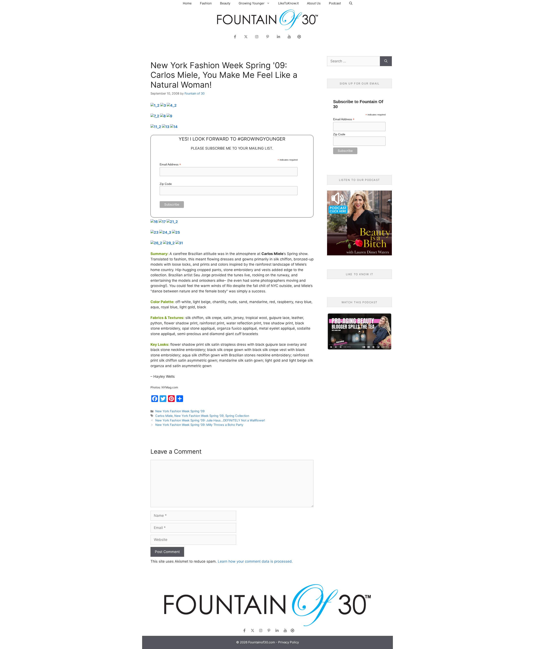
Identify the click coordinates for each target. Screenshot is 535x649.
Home (187, 3)
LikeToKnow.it (288, 3)
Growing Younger (252, 3)
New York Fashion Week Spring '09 (180, 411)
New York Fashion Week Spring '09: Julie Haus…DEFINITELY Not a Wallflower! (210, 420)
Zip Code (166, 184)
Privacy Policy (288, 642)
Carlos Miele (164, 415)
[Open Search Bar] (351, 3)
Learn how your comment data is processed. (255, 561)
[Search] (386, 61)
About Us (314, 3)
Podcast (335, 3)
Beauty (225, 3)
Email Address (170, 164)
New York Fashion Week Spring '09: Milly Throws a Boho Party (199, 424)
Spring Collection (237, 415)
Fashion (206, 3)
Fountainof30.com (261, 642)
